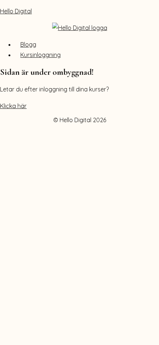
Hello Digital (16, 11)
